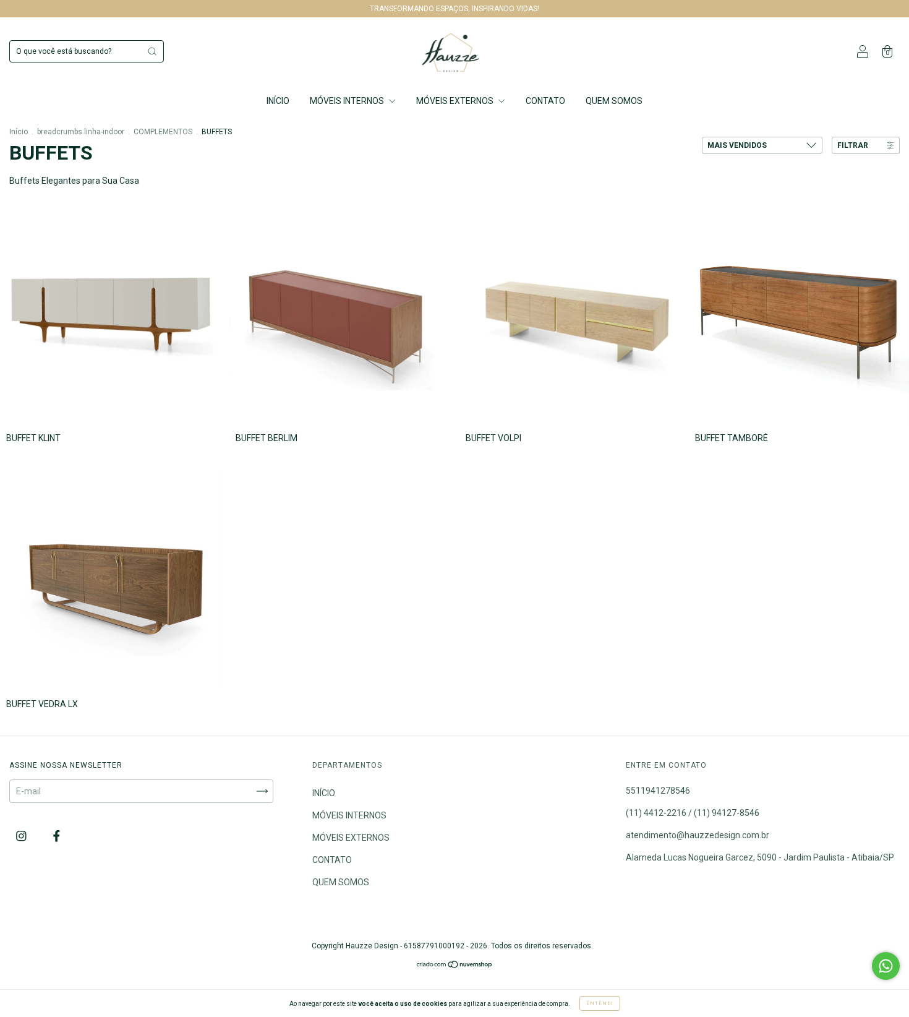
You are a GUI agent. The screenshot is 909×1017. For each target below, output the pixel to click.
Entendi (599, 1003)
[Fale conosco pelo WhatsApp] (886, 966)
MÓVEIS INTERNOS (348, 101)
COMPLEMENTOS (163, 131)
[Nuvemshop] (454, 966)
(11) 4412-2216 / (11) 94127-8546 (692, 813)
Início (18, 131)
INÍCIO (278, 101)
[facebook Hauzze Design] (57, 836)
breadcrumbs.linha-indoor (80, 131)
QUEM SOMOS (614, 101)
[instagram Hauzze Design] (22, 836)
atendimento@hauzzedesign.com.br (697, 835)
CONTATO (545, 101)
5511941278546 (658, 791)
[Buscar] (152, 51)
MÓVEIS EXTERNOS (455, 101)
